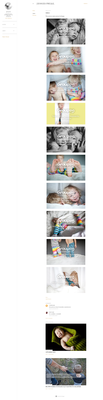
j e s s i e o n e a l (45, 3)
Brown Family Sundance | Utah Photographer (63, 387)
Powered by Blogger (60, 396)
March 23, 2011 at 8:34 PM (53, 308)
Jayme (50, 312)
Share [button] (33, 10)
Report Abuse (5, 36)
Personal (34, 15)
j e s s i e (8, 11)
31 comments (50, 388)
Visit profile (8, 18)
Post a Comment (49, 318)
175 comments (50, 354)
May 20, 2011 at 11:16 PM (53, 315)
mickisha (51, 305)
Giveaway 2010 (50, 352)
